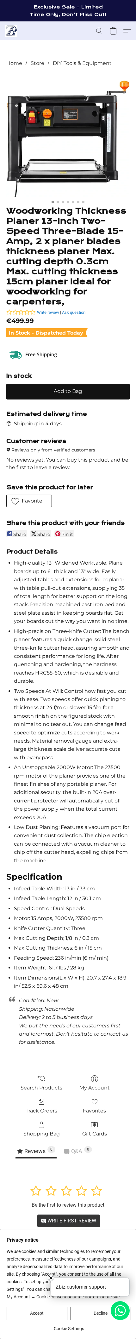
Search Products (41, 1088)
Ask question (73, 312)
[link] (69, 1326)
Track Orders (41, 1111)
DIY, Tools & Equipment (82, 63)
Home (14, 63)
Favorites (94, 1111)
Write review (48, 312)
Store (37, 63)
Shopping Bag (41, 1134)
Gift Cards (94, 1134)
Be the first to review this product (68, 1205)
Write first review (71, 1221)
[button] (11, 30)
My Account (94, 1088)
